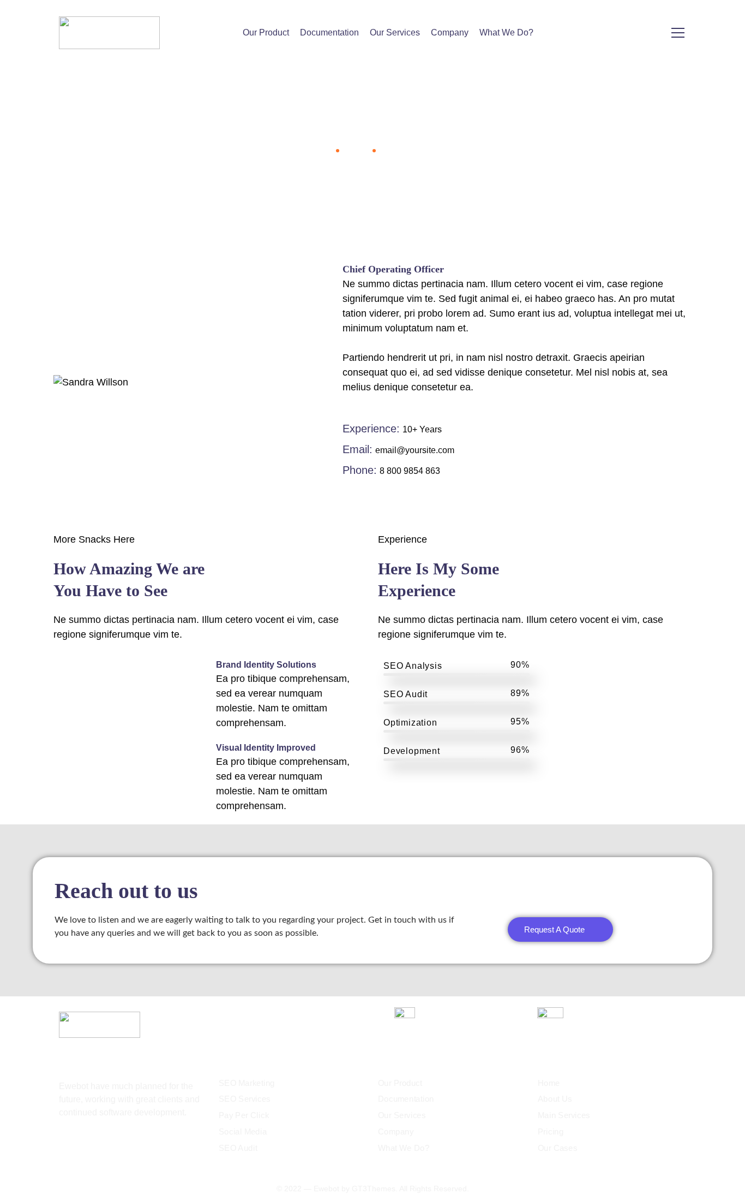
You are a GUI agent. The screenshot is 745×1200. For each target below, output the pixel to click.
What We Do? (506, 32)
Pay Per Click (244, 1115)
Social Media (243, 1131)
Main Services (564, 1115)
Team (354, 150)
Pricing (551, 1131)
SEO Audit (238, 1148)
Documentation (329, 32)
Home (319, 150)
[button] (560, 929)
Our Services (395, 32)
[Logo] (109, 32)
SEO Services (245, 1099)
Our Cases (557, 1148)
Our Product (266, 32)
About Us (555, 1099)
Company (449, 32)
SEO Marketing (247, 1083)
